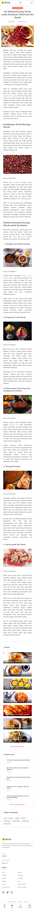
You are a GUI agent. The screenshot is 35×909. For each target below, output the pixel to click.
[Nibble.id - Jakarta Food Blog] (6, 3)
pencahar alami (14, 424)
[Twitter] (11, 892)
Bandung (20, 875)
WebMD (23, 236)
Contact (26, 901)
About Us (20, 901)
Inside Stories (7, 823)
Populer (4, 884)
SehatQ (14, 236)
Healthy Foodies (16, 821)
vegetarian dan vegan (10, 96)
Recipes (17, 818)
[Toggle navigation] (31, 2)
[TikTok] (7, 892)
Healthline (17, 182)
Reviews (23, 818)
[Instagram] (3, 892)
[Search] (20, 3)
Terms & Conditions (11, 901)
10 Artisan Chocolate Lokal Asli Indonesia (18, 760)
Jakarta (20, 872)
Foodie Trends (25, 821)
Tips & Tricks (7, 821)
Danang (12, 21)
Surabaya (20, 878)
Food (5, 818)
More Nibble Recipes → (17, 746)
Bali (19, 881)
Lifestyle (11, 818)
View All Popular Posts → (17, 804)
